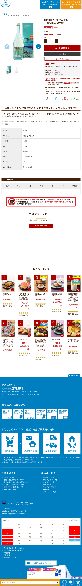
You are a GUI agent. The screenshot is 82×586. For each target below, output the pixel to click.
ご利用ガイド (9, 473)
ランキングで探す (49, 487)
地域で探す (47, 485)
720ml (58, 34)
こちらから (67, 83)
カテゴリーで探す (49, 482)
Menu (4, 14)
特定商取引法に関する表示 (13, 550)
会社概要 (7, 555)
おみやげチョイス (49, 477)
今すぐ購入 (62, 54)
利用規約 (7, 553)
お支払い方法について (12, 477)
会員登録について (10, 489)
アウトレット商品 (49, 492)
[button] (38, 46)
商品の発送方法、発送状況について (16, 482)
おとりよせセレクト (50, 480)
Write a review (41, 226)
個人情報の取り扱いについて (14, 548)
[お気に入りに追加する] (12, 289)
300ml (49, 34)
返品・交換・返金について (13, 487)
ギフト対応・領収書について (14, 485)
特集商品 (46, 489)
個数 (45, 37)
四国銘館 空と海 (10, 558)
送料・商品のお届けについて (14, 480)
